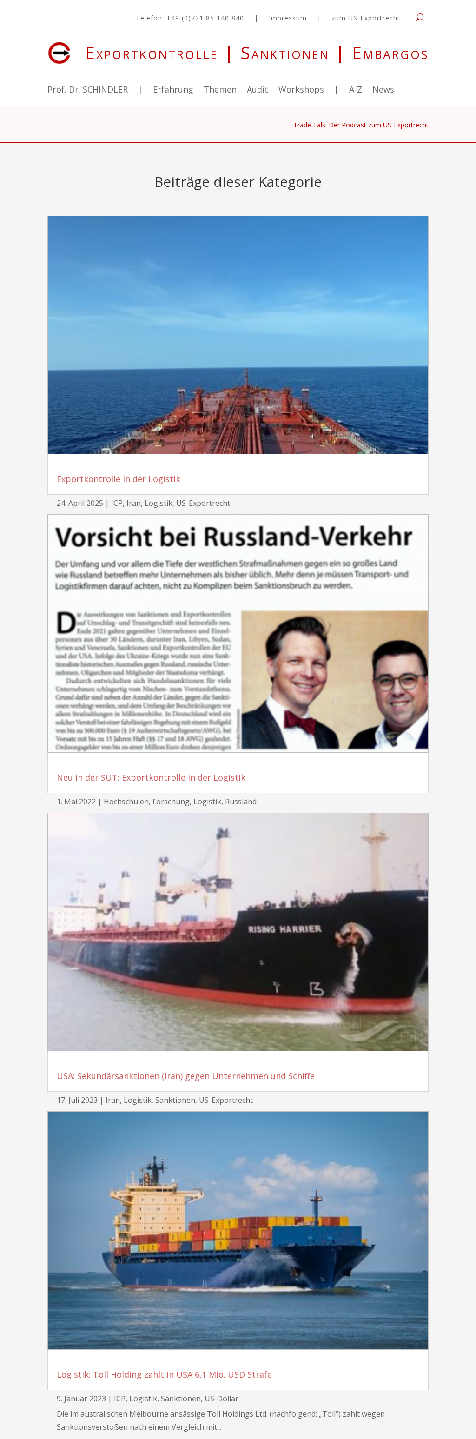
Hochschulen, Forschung (147, 801)
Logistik (158, 503)
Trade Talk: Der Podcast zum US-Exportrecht (361, 125)
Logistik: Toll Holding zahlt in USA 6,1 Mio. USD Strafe (164, 1374)
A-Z (355, 90)
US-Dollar (221, 1398)
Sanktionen (175, 1100)
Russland (241, 801)
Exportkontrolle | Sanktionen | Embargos (257, 52)
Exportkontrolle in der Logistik (118, 478)
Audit (257, 90)
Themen (220, 90)
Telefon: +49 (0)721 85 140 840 (190, 18)
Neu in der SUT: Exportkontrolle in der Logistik (151, 777)
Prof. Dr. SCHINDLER (87, 90)
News (383, 90)
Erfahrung (173, 90)
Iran (133, 503)
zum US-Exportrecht (365, 18)
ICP (117, 503)
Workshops (301, 90)
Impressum (288, 18)
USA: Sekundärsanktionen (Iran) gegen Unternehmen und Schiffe (186, 1075)
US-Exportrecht (203, 503)
